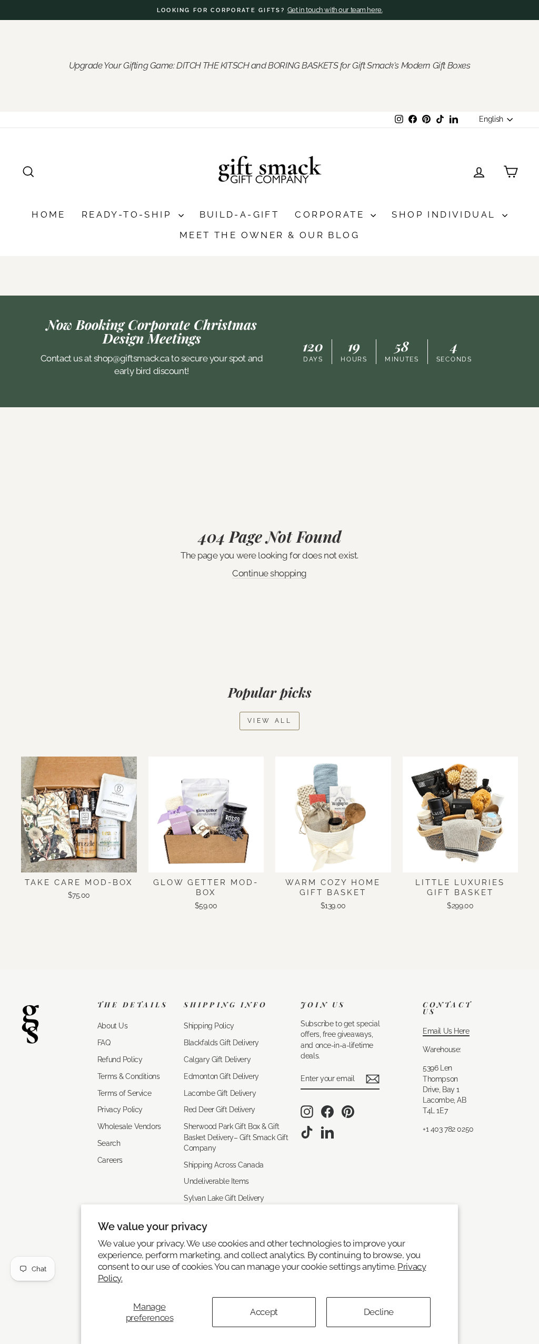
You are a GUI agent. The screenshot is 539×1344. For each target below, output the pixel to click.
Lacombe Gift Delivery (220, 1092)
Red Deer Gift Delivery (219, 1109)
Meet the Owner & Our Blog (269, 235)
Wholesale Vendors (129, 1126)
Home (49, 214)
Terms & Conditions (128, 1076)
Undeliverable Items (216, 1180)
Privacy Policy (120, 1109)
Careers (110, 1159)
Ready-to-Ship (129, 214)
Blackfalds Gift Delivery (221, 1042)
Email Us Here (446, 1030)
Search (108, 1143)
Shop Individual (445, 214)
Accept (263, 1312)
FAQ (104, 1042)
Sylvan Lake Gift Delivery (224, 1197)
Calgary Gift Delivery (217, 1059)
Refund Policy (119, 1059)
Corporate (331, 214)
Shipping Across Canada (224, 1164)
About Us (112, 1025)
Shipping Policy (209, 1025)
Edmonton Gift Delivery (221, 1076)
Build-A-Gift (239, 214)
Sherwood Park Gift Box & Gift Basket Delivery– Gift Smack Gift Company (236, 1137)
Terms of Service (124, 1092)
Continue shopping (269, 573)
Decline (379, 1312)
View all (269, 720)
